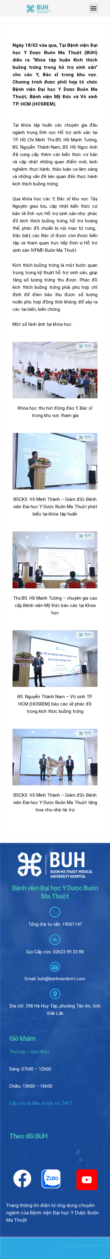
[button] (94, 8)
